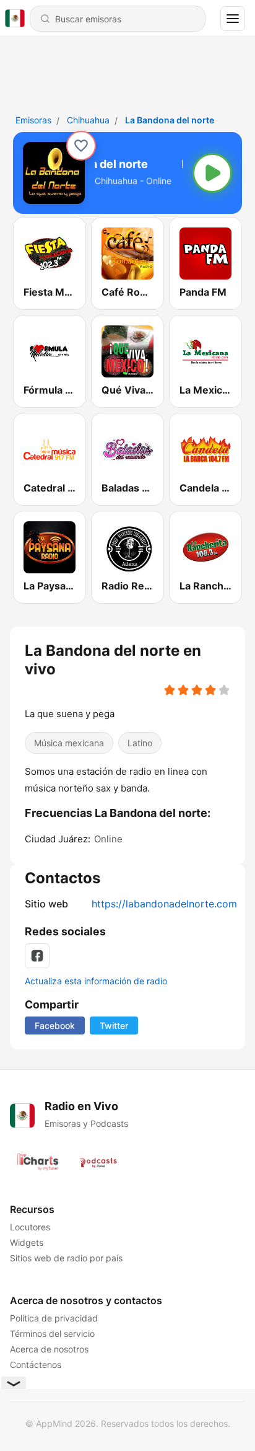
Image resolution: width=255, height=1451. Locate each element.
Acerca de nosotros (49, 1349)
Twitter (114, 1025)
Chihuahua (88, 120)
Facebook (55, 1025)
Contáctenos (35, 1364)
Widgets (26, 1242)
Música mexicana (69, 743)
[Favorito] (81, 146)
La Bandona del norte (169, 120)
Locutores (30, 1227)
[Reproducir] (212, 173)
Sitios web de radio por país (66, 1258)
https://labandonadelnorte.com (164, 904)
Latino (139, 743)
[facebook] (37, 955)
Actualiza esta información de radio (96, 981)
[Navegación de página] (232, 18)
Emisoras (33, 120)
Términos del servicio (52, 1333)
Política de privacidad (54, 1318)
